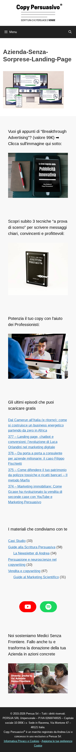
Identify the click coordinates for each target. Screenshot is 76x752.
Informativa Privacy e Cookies (21, 741)
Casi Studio (17, 541)
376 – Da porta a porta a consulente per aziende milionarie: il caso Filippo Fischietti (36, 458)
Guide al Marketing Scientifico (36, 577)
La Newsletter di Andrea (31, 553)
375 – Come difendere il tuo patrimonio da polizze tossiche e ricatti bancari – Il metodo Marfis (37, 475)
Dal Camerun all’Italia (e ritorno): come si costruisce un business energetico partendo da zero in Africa (37, 425)
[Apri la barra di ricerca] (70, 32)
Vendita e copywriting (24, 571)
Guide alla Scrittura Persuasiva (31, 547)
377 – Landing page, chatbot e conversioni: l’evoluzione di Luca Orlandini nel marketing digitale (32, 442)
